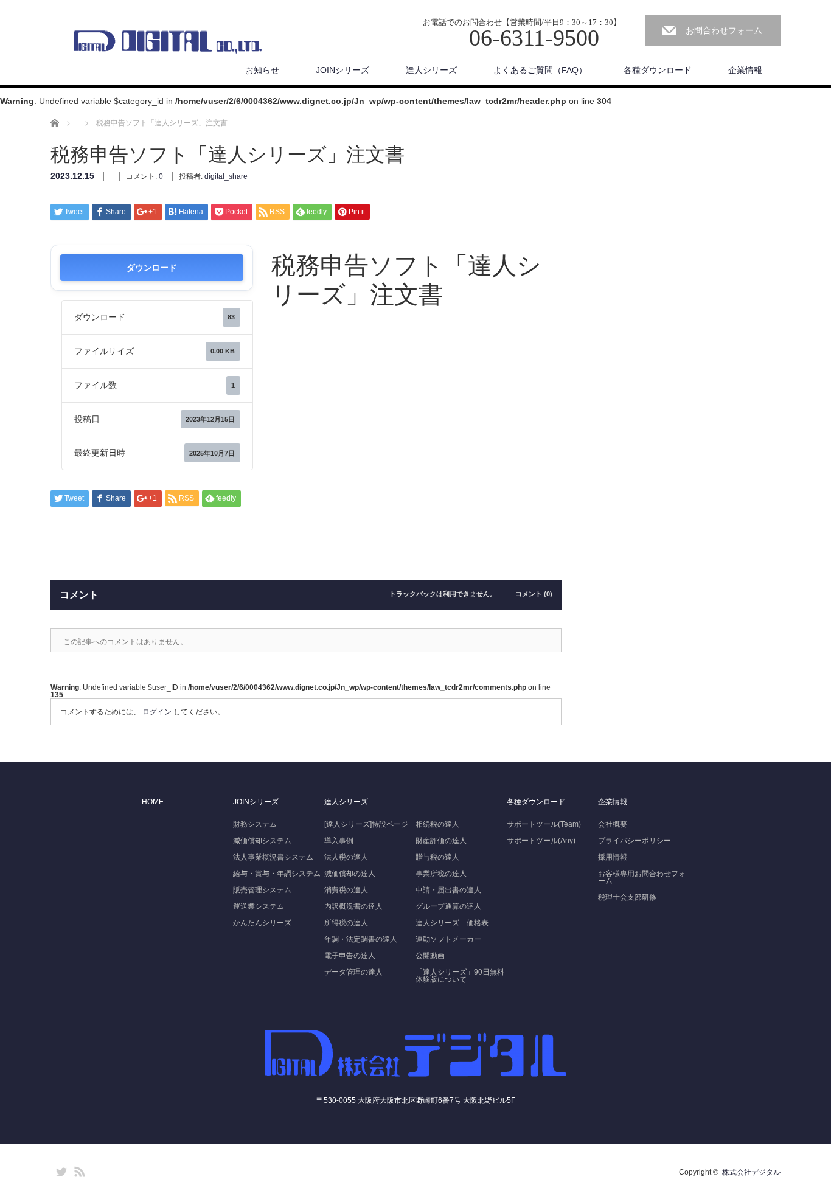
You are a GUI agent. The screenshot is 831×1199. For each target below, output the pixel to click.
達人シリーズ (431, 70)
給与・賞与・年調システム (277, 873)
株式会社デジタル (751, 1172)
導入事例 (338, 840)
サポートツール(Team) (544, 824)
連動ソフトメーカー (448, 939)
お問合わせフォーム (724, 30)
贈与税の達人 (437, 857)
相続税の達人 (437, 824)
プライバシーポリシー (634, 840)
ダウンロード (151, 267)
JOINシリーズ (342, 70)
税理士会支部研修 (627, 897)
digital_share (226, 176)
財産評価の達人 (441, 840)
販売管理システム (262, 890)
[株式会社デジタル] (167, 42)
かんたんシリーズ (262, 922)
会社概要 (612, 824)
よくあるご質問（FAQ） (540, 70)
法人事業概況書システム (273, 857)
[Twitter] (59, 1170)
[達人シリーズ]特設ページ (366, 824)
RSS (78, 1170)
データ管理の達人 (353, 972)
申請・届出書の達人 (448, 890)
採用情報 (612, 857)
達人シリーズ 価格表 (452, 922)
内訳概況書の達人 (353, 906)
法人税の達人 (346, 857)
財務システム (255, 824)
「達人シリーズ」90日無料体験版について (459, 975)
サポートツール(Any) (541, 840)
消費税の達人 (346, 890)
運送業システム (258, 906)
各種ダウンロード (658, 70)
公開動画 (430, 955)
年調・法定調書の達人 (360, 939)
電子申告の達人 (349, 955)
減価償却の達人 (349, 873)
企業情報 (745, 70)
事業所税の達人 (441, 873)
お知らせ (262, 70)
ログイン (157, 711)
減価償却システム (262, 840)
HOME (153, 801)
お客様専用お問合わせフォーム (642, 877)
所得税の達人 (346, 922)
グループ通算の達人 (448, 906)
